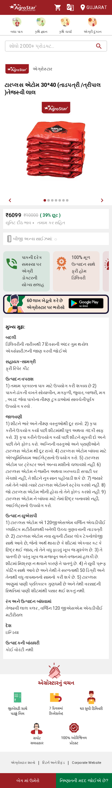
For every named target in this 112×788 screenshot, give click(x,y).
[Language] (70, 7)
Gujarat (96, 7)
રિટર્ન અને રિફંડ (53, 763)
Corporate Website (86, 763)
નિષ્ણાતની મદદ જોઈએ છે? (84, 780)
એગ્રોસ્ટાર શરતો (23, 763)
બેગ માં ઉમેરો (28, 780)
